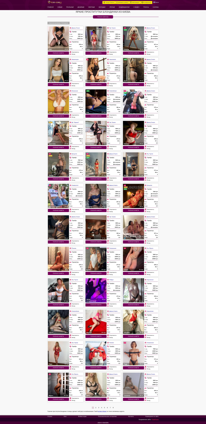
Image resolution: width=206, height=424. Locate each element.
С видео (136, 7)
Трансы (146, 7)
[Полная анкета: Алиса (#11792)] (133, 259)
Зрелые (112, 7)
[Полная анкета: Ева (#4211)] (96, 101)
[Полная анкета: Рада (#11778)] (133, 353)
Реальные (70, 7)
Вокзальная (75, 91)
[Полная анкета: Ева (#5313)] (96, 164)
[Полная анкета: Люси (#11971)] (58, 290)
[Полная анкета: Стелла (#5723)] (133, 38)
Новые (60, 7)
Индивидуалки (124, 7)
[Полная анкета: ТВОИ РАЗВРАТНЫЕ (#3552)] (96, 290)
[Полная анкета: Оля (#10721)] (58, 38)
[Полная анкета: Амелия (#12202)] (133, 196)
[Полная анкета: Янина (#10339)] (58, 164)
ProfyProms (155, 419)
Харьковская (112, 59)
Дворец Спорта (76, 28)
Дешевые (81, 7)
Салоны (156, 7)
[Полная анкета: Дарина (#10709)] (58, 227)
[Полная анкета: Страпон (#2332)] (133, 101)
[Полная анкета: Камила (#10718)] (133, 133)
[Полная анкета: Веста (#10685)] (133, 164)
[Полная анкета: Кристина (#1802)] (58, 133)
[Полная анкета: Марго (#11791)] (58, 385)
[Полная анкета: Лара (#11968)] (58, 353)
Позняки (74, 248)
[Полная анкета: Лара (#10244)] (58, 259)
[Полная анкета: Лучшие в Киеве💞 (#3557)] (58, 196)
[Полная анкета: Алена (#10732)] (58, 322)
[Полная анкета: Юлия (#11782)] (96, 259)
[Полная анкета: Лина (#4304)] (58, 101)
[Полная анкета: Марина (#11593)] (96, 322)
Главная (50, 7)
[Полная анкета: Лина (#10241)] (96, 353)
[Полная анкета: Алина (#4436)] (96, 70)
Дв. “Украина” (75, 122)
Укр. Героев (112, 28)
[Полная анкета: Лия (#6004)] (133, 70)
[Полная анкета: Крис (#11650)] (133, 290)
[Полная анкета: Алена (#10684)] (96, 227)
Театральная (112, 248)
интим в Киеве (102, 411)
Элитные (91, 7)
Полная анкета (58, 53)
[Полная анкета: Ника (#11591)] (96, 385)
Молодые (102, 7)
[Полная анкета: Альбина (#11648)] (133, 322)
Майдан (111, 279)
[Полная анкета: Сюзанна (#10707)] (133, 385)
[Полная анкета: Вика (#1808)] (58, 70)
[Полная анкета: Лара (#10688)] (96, 38)
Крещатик (74, 153)
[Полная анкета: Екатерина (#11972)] (96, 133)
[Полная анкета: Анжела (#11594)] (96, 196)
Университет (75, 185)
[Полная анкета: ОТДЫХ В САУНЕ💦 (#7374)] (133, 227)
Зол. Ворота (150, 248)
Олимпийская (113, 91)
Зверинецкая (75, 59)
